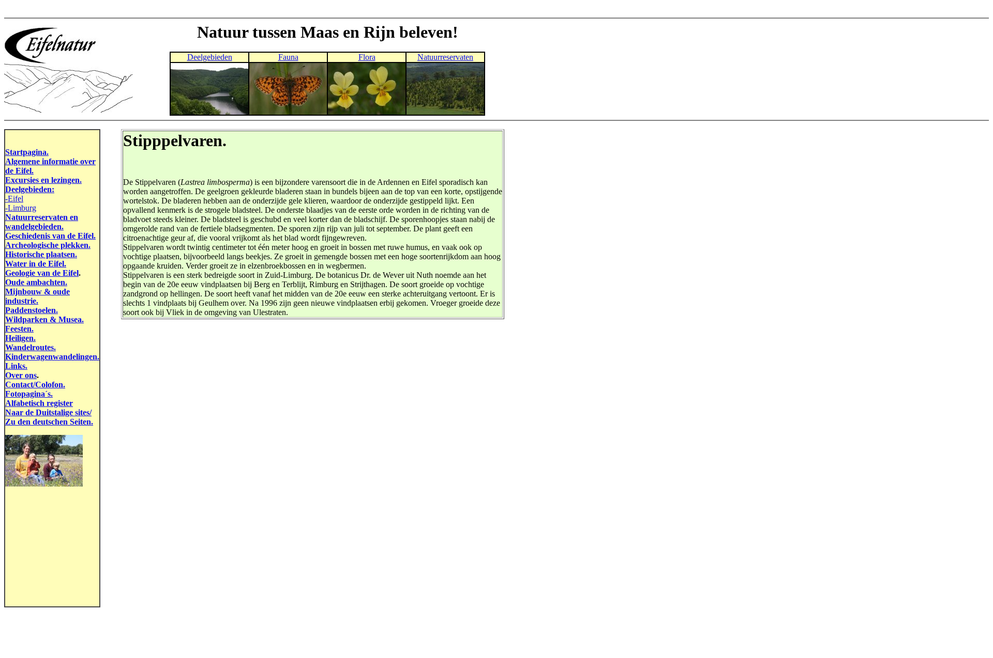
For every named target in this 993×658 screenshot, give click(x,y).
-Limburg (20, 207)
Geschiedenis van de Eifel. (50, 235)
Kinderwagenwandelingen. (52, 356)
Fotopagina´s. (29, 393)
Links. (16, 366)
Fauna (288, 57)
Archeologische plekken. (48, 245)
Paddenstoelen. (31, 310)
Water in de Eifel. (35, 263)
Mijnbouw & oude (37, 291)
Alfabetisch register (39, 403)
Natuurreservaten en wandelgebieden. (41, 222)
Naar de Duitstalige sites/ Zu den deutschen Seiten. (49, 417)
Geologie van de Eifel (42, 273)
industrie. (21, 300)
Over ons (21, 375)
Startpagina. (27, 152)
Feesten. (19, 328)
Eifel (15, 198)
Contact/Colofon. (35, 384)
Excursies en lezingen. (43, 180)
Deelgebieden (209, 57)
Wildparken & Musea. (44, 319)
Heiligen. (20, 338)
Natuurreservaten (445, 57)
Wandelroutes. (30, 347)
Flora (366, 57)
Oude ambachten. (36, 282)
